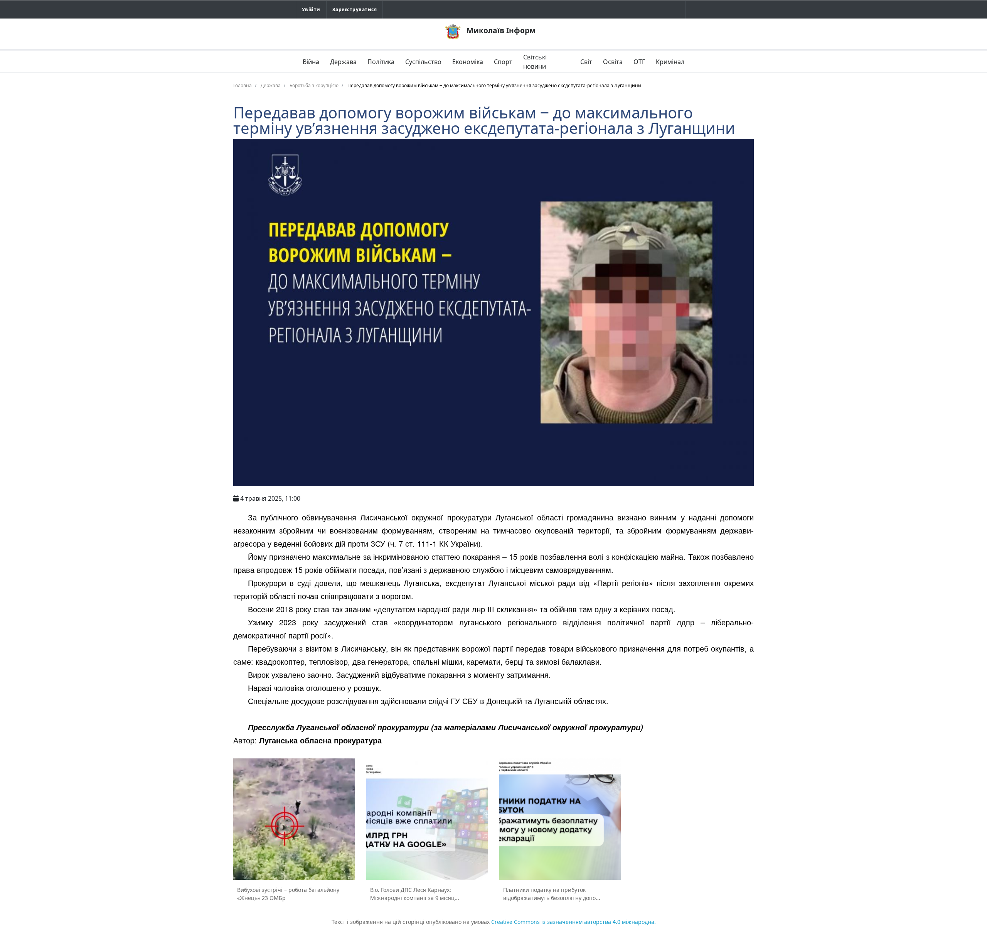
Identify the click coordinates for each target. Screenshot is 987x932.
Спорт (503, 61)
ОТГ (639, 61)
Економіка (467, 61)
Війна (311, 61)
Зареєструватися (354, 9)
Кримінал (670, 61)
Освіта (613, 61)
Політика (380, 61)
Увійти (311, 9)
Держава (343, 61)
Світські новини (535, 62)
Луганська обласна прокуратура (320, 740)
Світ (586, 61)
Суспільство (423, 61)
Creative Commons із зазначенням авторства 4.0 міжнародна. (573, 921)
